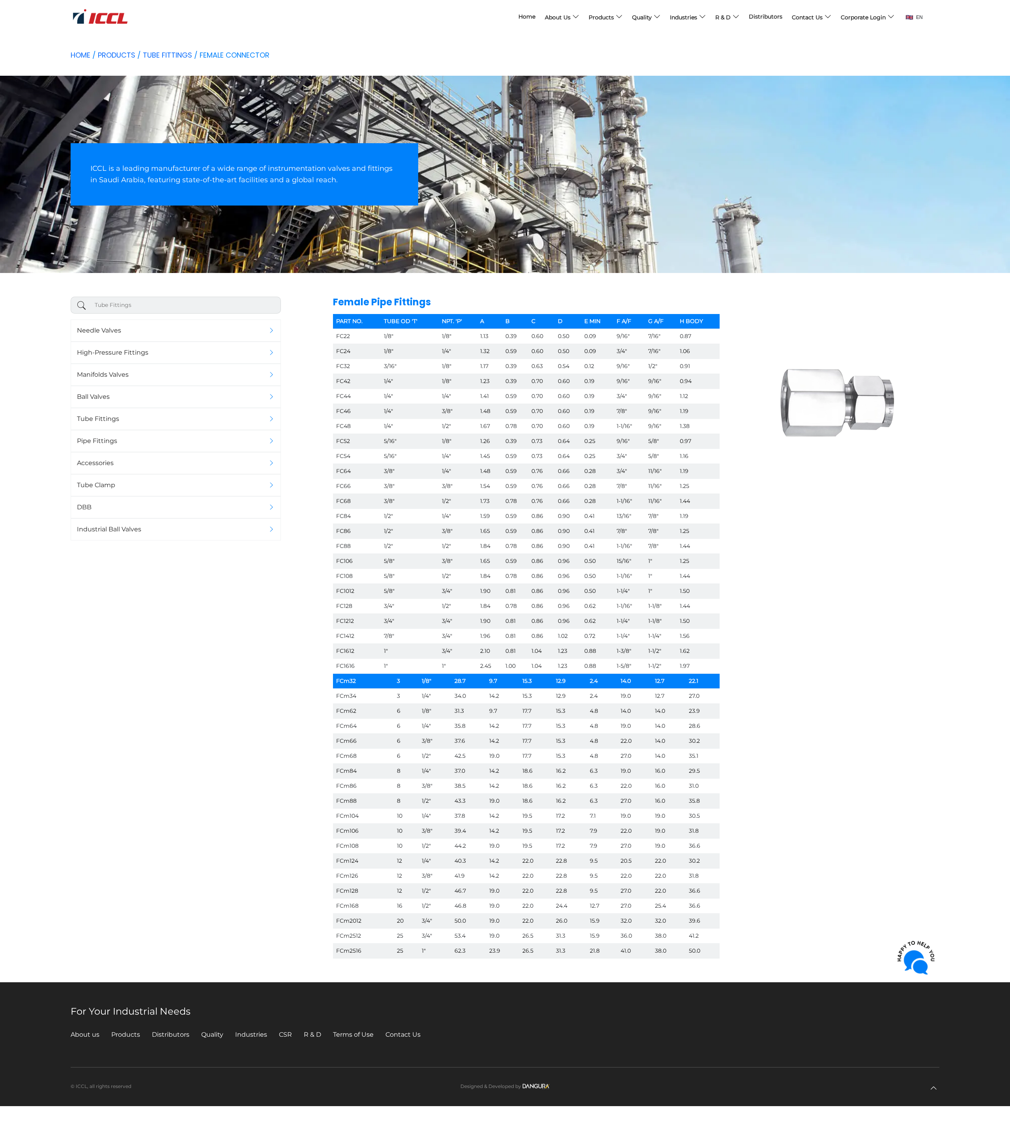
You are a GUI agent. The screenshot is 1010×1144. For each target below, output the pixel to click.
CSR (285, 1034)
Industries (684, 17)
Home (526, 16)
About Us (558, 17)
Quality (642, 17)
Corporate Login (864, 17)
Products (602, 17)
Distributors (765, 16)
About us (85, 1034)
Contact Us (808, 17)
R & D (723, 17)
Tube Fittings (167, 55)
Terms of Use (353, 1034)
